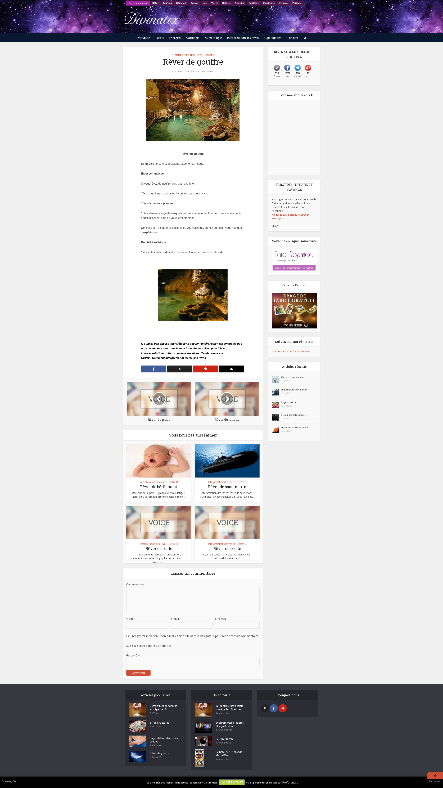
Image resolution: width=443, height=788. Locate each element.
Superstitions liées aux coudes (164, 739)
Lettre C (241, 543)
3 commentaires (224, 713)
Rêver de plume (159, 753)
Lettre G (210, 55)
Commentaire (135, 584)
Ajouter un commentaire (185, 71)
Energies (175, 38)
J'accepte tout (232, 782)
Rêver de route (159, 548)
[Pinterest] (283, 708)
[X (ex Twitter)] (265, 708)
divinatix (210, 71)
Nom (130, 619)
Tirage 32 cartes (159, 722)
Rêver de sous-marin (227, 486)
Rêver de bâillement (158, 486)
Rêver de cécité (227, 548)
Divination (143, 38)
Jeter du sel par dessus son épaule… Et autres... (229, 707)
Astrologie (192, 38)
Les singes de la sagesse (293, 414)
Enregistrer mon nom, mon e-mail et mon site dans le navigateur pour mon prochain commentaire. (194, 636)
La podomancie (288, 402)
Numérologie (213, 38)
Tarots (159, 38)
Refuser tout (434, 781)
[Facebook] (274, 708)
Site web (220, 619)
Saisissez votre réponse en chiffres (148, 646)
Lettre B (173, 482)
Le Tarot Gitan (224, 739)
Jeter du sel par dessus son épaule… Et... (163, 707)
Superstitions (272, 38)
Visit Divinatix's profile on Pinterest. (291, 351)
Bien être (293, 38)
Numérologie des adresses (294, 389)
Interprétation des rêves (243, 38)
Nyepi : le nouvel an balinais (294, 427)
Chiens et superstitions (292, 377)
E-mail (176, 619)
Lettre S (241, 482)
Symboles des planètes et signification (230, 724)
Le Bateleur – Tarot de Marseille (229, 753)
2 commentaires (224, 729)
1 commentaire (223, 742)
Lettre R (173, 543)
